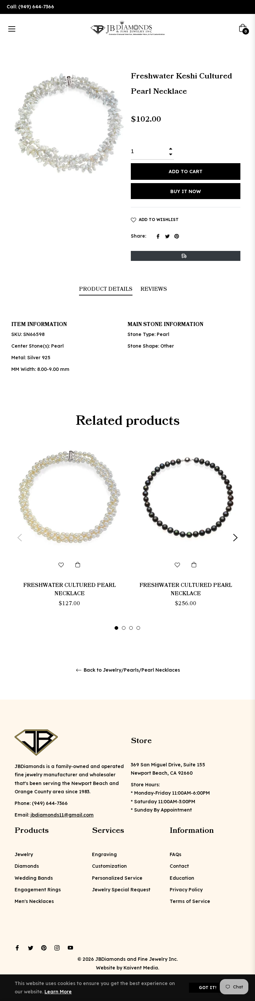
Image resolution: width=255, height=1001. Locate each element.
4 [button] (138, 628)
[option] (69, 538)
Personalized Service (117, 878)
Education (182, 878)
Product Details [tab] (105, 289)
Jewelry (24, 854)
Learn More (58, 992)
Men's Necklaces (34, 901)
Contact (179, 866)
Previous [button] (19, 537)
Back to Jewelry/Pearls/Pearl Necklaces (131, 670)
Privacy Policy (186, 890)
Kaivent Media (141, 968)
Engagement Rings (38, 890)
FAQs (175, 854)
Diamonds (27, 866)
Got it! (207, 987)
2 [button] (124, 628)
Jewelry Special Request (121, 890)
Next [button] (235, 537)
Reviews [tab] (154, 289)
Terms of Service (190, 901)
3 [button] (131, 628)
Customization (109, 866)
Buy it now (185, 191)
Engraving (104, 854)
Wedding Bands (34, 878)
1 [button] (116, 628)
